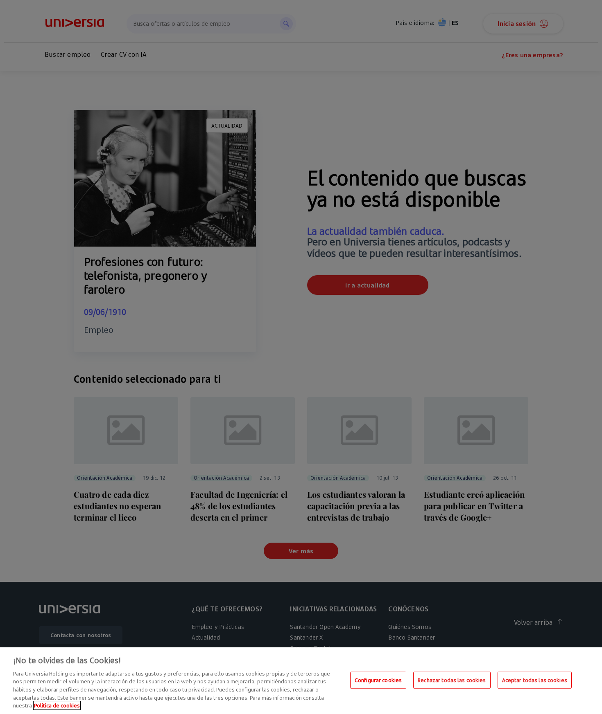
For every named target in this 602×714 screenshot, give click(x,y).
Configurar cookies (378, 679)
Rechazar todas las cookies (452, 679)
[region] (301, 680)
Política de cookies (57, 705)
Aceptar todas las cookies (534, 679)
